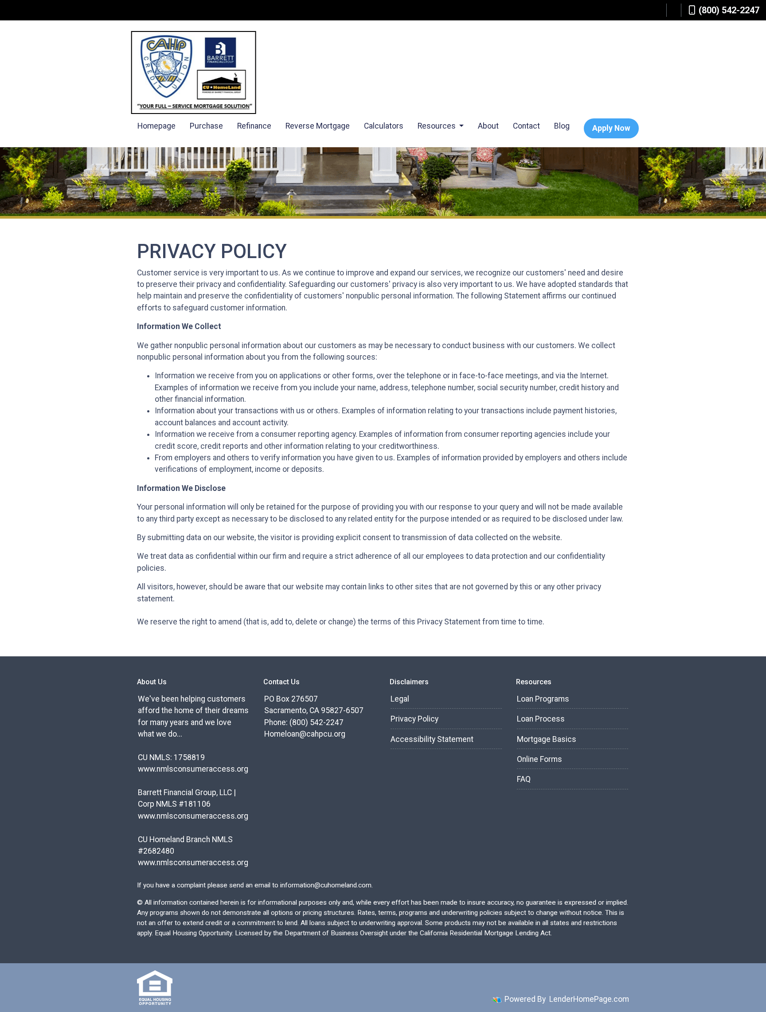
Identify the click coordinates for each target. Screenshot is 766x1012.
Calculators (383, 126)
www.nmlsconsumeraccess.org (193, 769)
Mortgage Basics (546, 739)
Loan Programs (543, 698)
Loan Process (541, 718)
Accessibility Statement (432, 739)
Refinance (254, 126)
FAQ (524, 779)
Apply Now (611, 128)
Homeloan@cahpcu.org (304, 734)
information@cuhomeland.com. (326, 885)
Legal (400, 698)
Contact (526, 126)
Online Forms (539, 759)
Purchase (206, 126)
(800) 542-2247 (729, 10)
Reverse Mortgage (317, 126)
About (488, 126)
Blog (562, 126)
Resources (437, 126)
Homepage (156, 126)
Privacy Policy (414, 718)
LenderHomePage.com (589, 999)
